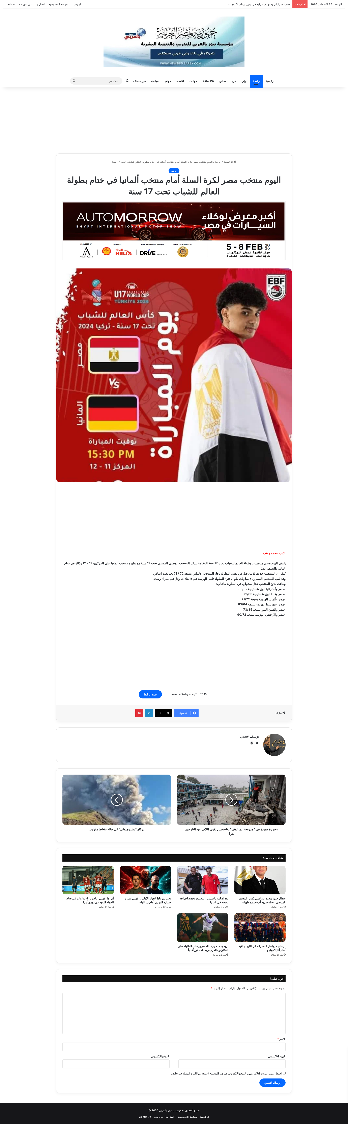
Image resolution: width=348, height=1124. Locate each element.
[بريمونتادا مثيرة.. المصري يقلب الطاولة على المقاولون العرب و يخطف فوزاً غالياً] (202, 927)
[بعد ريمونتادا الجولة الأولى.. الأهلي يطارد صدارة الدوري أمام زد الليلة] (145, 880)
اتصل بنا (40, 4)
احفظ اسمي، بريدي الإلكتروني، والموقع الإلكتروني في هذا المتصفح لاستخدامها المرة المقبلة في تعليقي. (226, 1073)
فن (234, 81)
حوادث (193, 81)
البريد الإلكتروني (276, 1056)
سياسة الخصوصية (58, 4)
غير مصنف (139, 81)
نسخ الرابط (150, 694)
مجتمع (223, 81)
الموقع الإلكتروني (160, 1056)
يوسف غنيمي (249, 736)
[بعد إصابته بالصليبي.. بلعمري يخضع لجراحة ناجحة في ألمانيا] (202, 880)
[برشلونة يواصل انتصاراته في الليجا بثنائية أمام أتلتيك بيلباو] (260, 927)
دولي (244, 81)
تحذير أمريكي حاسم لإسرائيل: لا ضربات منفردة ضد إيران (258, 4)
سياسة (155, 81)
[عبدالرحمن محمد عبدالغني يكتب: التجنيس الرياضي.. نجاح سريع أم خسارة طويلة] (260, 880)
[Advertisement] (174, 119)
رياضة (256, 81)
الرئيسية (77, 4)
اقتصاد (180, 81)
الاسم (281, 1039)
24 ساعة (208, 81)
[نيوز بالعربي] (174, 42)
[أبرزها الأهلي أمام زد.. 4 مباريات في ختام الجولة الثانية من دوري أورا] (88, 880)
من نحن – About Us (20, 4)
